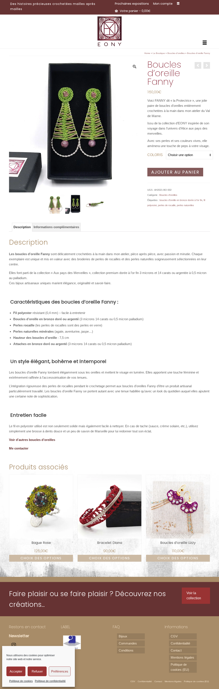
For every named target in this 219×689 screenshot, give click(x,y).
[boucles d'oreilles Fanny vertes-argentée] (74, 204)
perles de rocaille (167, 205)
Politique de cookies (21, 681)
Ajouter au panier (175, 172)
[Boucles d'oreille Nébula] (206, 65)
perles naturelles (185, 205)
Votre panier (135, 11)
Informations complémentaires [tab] (56, 227)
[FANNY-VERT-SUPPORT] (54, 204)
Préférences (59, 671)
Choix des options (41, 558)
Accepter (16, 671)
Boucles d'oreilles (168, 195)
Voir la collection (193, 595)
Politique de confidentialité (50, 681)
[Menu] (204, 43)
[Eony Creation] (109, 31)
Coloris (155, 155)
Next (206, 518)
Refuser (37, 671)
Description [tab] (22, 227)
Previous (12, 518)
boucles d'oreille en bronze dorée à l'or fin (181, 200)
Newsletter (19, 635)
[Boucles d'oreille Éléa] (198, 65)
